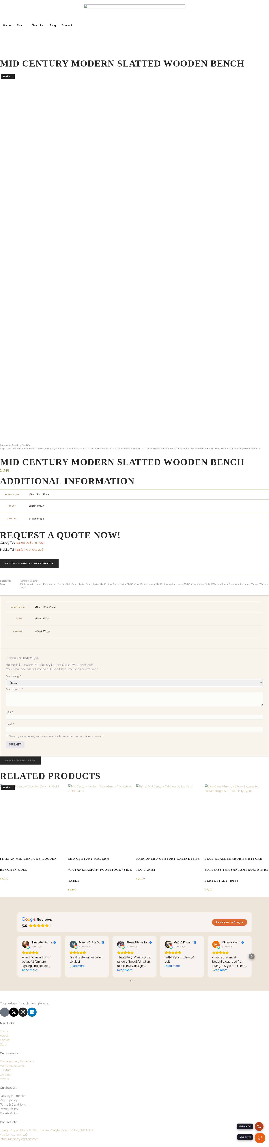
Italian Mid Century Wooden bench (123, 448)
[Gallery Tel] (259, 1126)
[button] (20, 760)
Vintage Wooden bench (248, 448)
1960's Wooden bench (16, 448)
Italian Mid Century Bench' (92, 448)
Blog (53, 25)
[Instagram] (22, 1012)
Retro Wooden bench (225, 448)
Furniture (16, 445)
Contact (67, 25)
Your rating (13, 676)
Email (10, 724)
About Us (37, 25)
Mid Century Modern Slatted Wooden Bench (192, 448)
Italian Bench (71, 448)
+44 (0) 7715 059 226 (29, 549)
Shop (20, 25)
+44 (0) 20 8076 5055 (30, 542)
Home (7, 25)
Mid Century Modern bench (155, 448)
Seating (26, 445)
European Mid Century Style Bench (46, 448)
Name (11, 712)
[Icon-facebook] (4, 1012)
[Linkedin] (32, 1012)
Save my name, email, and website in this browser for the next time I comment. (56, 736)
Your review (14, 689)
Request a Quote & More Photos (29, 563)
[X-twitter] (13, 1012)
